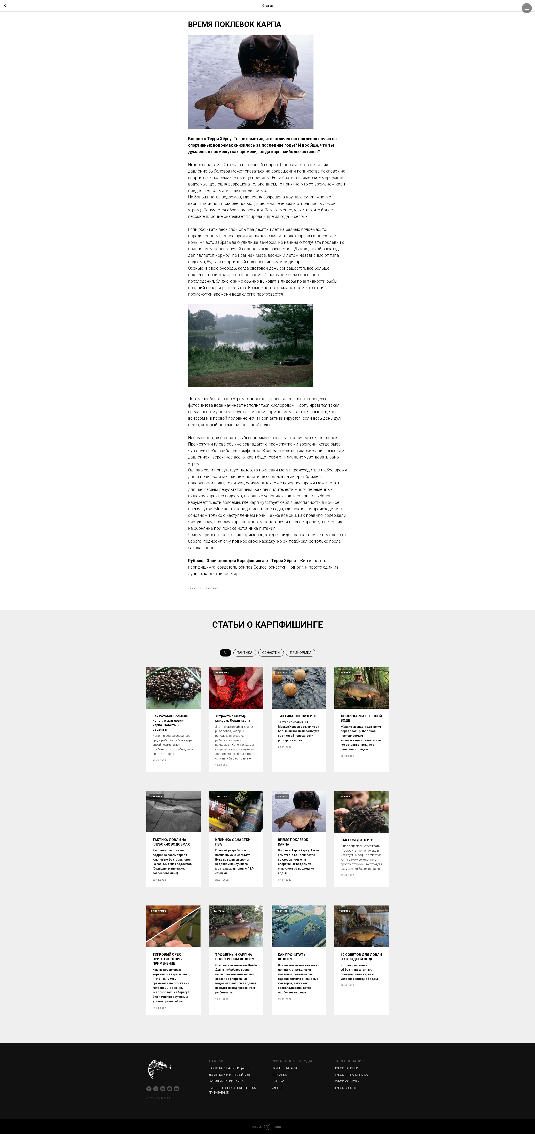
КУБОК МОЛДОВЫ (346, 1081)
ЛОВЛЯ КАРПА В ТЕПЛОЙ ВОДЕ (230, 1075)
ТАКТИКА (244, 653)
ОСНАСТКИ (271, 653)
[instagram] (169, 1088)
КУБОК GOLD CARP (347, 1088)
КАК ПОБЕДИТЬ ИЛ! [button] (357, 840)
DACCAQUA (279, 1075)
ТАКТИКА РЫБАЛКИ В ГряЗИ (228, 1068)
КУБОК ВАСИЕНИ (346, 1068)
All (225, 653)
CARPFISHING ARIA (284, 1068)
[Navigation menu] (527, 8)
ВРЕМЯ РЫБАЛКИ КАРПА (226, 1081)
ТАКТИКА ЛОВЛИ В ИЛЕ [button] (297, 716)
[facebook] (149, 1088)
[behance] (162, 1088)
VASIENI (277, 1088)
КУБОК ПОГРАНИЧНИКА (351, 1075)
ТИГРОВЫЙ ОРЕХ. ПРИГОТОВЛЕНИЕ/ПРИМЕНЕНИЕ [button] (167, 958)
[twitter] (155, 1088)
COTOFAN (278, 1081)
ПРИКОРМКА (300, 653)
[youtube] (176, 1088)
